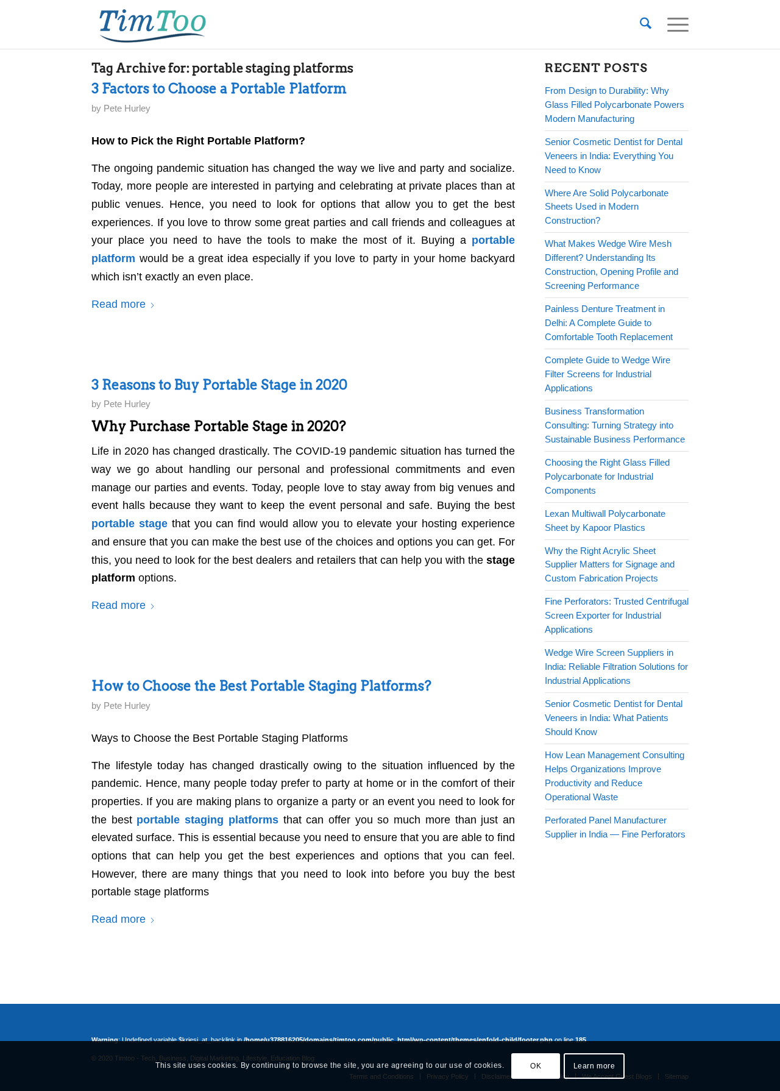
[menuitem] (645, 24)
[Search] (645, 24)
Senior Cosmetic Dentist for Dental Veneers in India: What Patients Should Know (613, 717)
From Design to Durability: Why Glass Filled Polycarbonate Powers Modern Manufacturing (614, 104)
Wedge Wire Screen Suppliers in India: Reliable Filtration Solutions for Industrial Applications (616, 666)
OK (535, 1066)
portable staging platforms (207, 820)
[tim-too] (152, 24)
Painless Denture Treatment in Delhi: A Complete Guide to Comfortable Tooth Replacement (609, 323)
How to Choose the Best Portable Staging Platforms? (261, 686)
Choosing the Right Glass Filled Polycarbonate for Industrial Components (607, 476)
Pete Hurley (127, 108)
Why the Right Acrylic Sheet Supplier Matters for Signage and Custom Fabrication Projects (610, 565)
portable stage (129, 523)
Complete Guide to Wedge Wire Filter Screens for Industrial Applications (607, 374)
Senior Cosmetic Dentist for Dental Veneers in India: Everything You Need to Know (613, 156)
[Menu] (674, 24)
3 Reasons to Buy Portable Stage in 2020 (219, 385)
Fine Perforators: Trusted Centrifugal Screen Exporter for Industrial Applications (617, 615)
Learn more (594, 1066)
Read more (118, 304)
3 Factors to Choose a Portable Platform (219, 88)
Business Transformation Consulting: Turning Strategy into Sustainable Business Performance (615, 425)
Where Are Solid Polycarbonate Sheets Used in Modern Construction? (606, 207)
